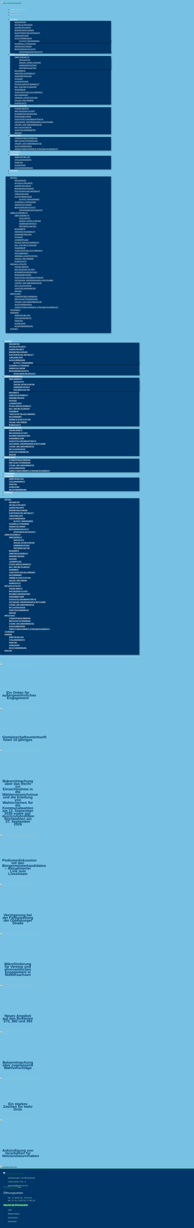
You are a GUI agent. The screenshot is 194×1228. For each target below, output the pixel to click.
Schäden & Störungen (25, 44)
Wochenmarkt (21, 95)
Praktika (19, 162)
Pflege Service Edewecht (27, 84)
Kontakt (14, 171)
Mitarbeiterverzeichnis (26, 114)
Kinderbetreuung (23, 76)
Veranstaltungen (23, 46)
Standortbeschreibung (26, 138)
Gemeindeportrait (28, 65)
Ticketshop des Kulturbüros (28, 92)
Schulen (19, 79)
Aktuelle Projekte (24, 25)
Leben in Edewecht (19, 55)
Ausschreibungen (23, 38)
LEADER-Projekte (23, 28)
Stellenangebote (23, 160)
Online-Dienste (22, 109)
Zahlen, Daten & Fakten (30, 63)
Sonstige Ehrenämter (25, 130)
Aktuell (14, 19)
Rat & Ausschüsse (23, 127)
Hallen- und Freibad (24, 100)
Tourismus (15, 152)
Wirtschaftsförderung (26, 141)
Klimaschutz (20, 103)
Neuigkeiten (20, 22)
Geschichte (24, 60)
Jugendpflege (21, 82)
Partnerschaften (27, 68)
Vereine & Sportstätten (26, 98)
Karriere (14, 154)
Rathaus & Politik (18, 106)
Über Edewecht (22, 57)
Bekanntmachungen (24, 30)
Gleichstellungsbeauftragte (29, 119)
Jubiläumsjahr (22, 36)
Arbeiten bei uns (22, 157)
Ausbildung (20, 165)
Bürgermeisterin (23, 117)
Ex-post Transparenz (29, 41)
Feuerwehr (20, 90)
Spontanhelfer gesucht (31, 52)
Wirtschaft (15, 135)
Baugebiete (20, 71)
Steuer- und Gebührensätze (28, 125)
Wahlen (18, 133)
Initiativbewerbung (24, 168)
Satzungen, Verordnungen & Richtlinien (34, 122)
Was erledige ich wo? (25, 111)
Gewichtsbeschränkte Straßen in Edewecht (36, 149)
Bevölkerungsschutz (25, 49)
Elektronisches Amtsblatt (27, 33)
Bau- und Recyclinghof (26, 87)
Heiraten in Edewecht (25, 73)
